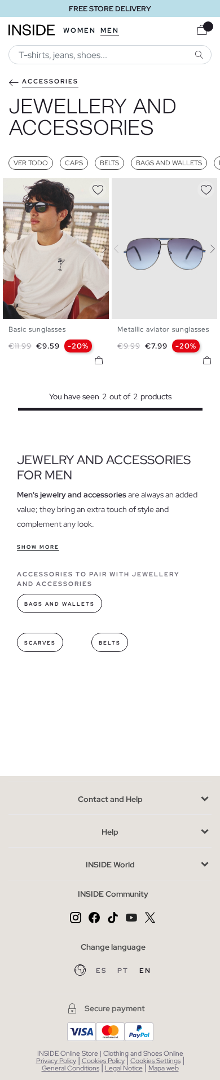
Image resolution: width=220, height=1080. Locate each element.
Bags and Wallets (169, 162)
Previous (14, 248)
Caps (74, 162)
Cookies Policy (103, 1060)
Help (110, 832)
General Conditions (70, 1068)
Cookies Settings (155, 1060)
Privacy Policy (56, 1060)
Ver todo (31, 162)
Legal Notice (124, 1068)
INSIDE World (110, 864)
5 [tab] (36, 188)
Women (79, 30)
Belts (109, 162)
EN (145, 970)
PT (124, 970)
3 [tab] (25, 188)
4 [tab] (31, 188)
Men (109, 30)
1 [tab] (14, 188)
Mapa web (163, 1068)
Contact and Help (110, 799)
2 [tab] (20, 188)
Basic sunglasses (37, 329)
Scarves (40, 643)
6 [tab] (42, 188)
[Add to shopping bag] (98, 360)
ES (102, 970)
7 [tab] (48, 188)
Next (97, 248)
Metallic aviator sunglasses (163, 329)
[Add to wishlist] (97, 188)
